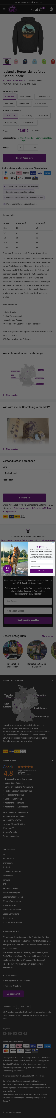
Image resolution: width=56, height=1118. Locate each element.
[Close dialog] (53, 543)
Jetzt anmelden (41, 571)
